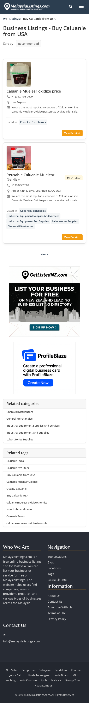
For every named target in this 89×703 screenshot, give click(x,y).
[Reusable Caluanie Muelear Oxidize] (19, 158)
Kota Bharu (62, 675)
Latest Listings (57, 580)
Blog (51, 562)
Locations (54, 568)
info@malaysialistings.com (21, 641)
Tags (51, 574)
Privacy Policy (57, 619)
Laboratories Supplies (65, 221)
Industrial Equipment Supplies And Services (33, 216)
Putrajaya (45, 670)
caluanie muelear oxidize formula (26, 523)
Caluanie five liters (17, 468)
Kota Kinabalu (28, 680)
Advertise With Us (60, 607)
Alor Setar (12, 670)
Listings (14, 19)
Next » (44, 254)
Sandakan (61, 670)
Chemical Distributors (33, 122)
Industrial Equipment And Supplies (28, 221)
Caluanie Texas (15, 516)
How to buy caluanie (19, 509)
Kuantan (76, 670)
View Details (71, 133)
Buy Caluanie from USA (20, 475)
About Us (54, 596)
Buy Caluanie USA (17, 495)
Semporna (28, 670)
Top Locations (57, 557)
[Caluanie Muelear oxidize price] (19, 74)
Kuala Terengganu (39, 675)
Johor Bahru (17, 675)
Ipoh (44, 680)
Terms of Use (57, 613)
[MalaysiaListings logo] (26, 6)
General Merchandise (33, 210)
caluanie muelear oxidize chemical (27, 502)
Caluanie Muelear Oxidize (21, 482)
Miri (75, 675)
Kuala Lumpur (43, 685)
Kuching (11, 680)
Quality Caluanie (16, 489)
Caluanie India (15, 461)
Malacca (56, 680)
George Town (73, 680)
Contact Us (55, 601)
